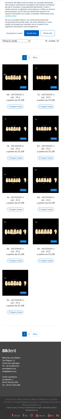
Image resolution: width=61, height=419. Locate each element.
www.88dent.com (9, 369)
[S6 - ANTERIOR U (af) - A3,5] (15, 129)
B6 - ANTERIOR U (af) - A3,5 (15, 250)
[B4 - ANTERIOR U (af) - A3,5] (46, 231)
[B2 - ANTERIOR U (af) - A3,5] (15, 283)
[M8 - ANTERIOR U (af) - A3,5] (15, 77)
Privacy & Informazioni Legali (30, 408)
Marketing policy (49, 408)
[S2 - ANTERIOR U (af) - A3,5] (46, 77)
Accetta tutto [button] (31, 33)
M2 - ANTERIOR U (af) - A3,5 (45, 147)
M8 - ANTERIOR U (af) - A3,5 (15, 95)
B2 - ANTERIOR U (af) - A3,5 (15, 301)
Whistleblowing (31, 410)
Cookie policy (11, 408)
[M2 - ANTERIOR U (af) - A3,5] (46, 129)
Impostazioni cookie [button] (14, 33)
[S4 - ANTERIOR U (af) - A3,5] (15, 180)
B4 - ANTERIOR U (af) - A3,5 (45, 250)
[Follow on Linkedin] (57, 416)
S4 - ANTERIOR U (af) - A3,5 (15, 198)
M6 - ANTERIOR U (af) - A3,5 (45, 198)
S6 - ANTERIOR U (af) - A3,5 (15, 147)
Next (35, 57)
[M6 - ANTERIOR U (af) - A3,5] (46, 180)
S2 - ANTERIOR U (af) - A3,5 (45, 95)
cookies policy (10, 16)
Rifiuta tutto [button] (47, 33)
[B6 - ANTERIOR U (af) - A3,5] (15, 231)
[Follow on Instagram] (31, 416)
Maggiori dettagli (16, 106)
